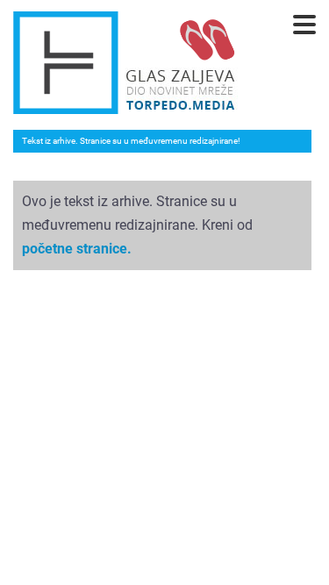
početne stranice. (77, 248)
